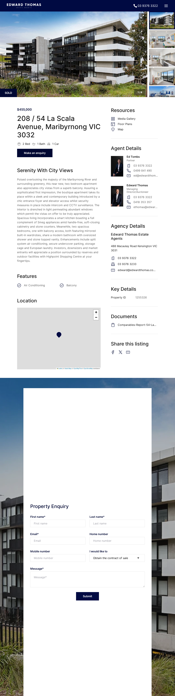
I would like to (98, 551)
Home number (99, 534)
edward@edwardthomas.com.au (138, 270)
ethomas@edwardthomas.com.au (145, 207)
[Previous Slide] (3, 54)
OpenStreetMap (88, 368)
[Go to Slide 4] (162, 76)
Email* (34, 534)
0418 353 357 (142, 202)
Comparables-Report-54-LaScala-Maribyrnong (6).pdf (138, 325)
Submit (87, 596)
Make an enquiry (35, 153)
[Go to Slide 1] (162, 20)
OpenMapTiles (78, 368)
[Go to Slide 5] (162, 95)
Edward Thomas (137, 185)
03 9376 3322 (142, 165)
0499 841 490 (142, 170)
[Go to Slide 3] (162, 58)
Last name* (97, 516)
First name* (37, 516)
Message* (37, 568)
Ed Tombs (133, 156)
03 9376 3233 (127, 264)
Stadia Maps (68, 368)
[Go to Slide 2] (162, 39)
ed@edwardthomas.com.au (145, 175)
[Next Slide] (143, 54)
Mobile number (40, 551)
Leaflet (60, 368)
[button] (73, 54)
